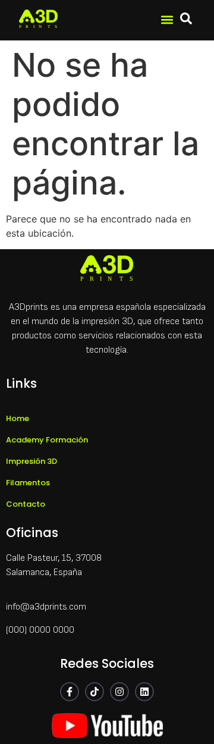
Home (17, 418)
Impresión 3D (31, 461)
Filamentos (28, 482)
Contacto (25, 504)
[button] (167, 19)
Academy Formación (47, 439)
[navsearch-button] (186, 20)
